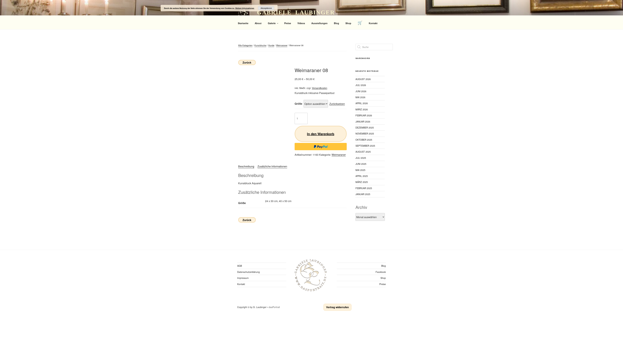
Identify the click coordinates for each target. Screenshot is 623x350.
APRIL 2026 (361, 103)
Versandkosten (319, 88)
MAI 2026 (360, 97)
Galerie (272, 23)
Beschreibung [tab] (246, 166)
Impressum (243, 278)
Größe (298, 103)
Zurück (247, 62)
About (258, 23)
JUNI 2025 (360, 163)
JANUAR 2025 (362, 194)
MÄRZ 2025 (361, 182)
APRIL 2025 (361, 176)
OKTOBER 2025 (363, 139)
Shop (348, 23)
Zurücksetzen (337, 104)
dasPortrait (274, 307)
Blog (336, 23)
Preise (287, 23)
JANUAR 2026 (362, 121)
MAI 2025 (360, 170)
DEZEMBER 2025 (364, 127)
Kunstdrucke (260, 45)
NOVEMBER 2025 (364, 133)
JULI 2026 (360, 85)
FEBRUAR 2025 (363, 188)
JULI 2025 (360, 157)
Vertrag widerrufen (337, 307)
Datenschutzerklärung (248, 272)
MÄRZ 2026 (361, 109)
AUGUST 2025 (363, 151)
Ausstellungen (319, 23)
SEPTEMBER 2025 (365, 145)
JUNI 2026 (360, 91)
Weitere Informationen (244, 8)
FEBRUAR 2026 (363, 115)
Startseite (243, 23)
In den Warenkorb (320, 133)
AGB (239, 265)
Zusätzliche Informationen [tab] (272, 166)
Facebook (381, 272)
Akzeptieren (266, 8)
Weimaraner (281, 45)
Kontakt (373, 23)
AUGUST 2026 (363, 79)
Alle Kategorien (245, 45)
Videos (301, 23)
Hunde (271, 45)
